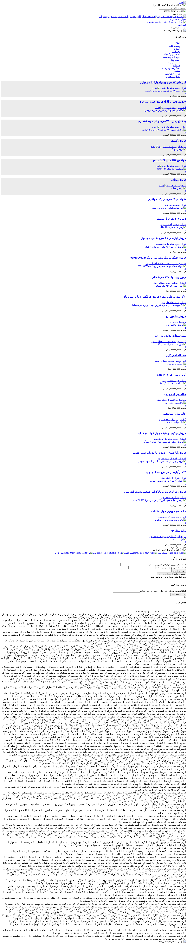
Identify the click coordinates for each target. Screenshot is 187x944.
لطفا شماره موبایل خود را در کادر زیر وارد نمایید (163, 591)
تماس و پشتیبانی (107, 16)
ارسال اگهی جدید (139, 16)
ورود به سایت (179, 574)
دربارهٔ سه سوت (123, 16)
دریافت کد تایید (179, 571)
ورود (160, 16)
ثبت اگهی (181, 25)
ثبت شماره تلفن (178, 594)
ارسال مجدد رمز (164, 574)
